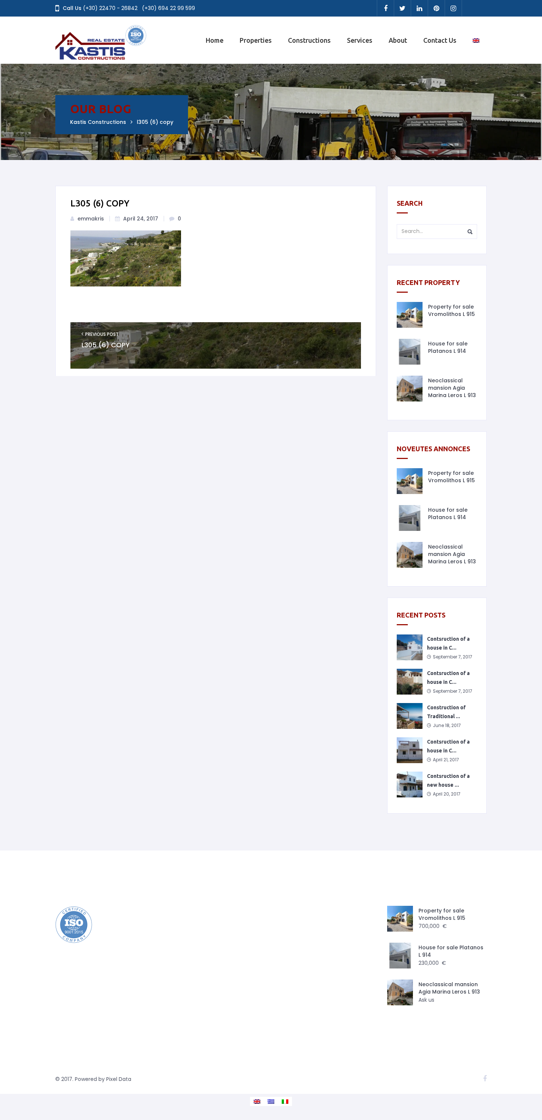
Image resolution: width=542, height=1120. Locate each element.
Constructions (309, 40)
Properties (256, 40)
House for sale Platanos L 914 (448, 347)
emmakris (90, 218)
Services (359, 40)
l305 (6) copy (105, 345)
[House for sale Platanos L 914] (410, 352)
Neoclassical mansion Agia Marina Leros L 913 (452, 388)
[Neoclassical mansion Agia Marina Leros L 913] (410, 388)
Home (214, 40)
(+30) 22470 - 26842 (110, 8)
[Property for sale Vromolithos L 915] (410, 315)
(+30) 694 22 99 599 (168, 8)
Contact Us (439, 40)
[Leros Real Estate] (101, 40)
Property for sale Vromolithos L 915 (451, 310)
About (398, 40)
